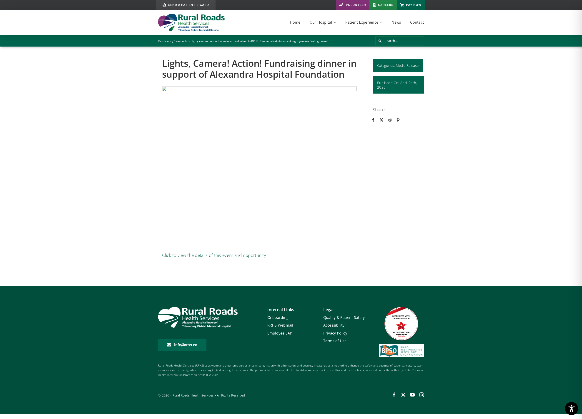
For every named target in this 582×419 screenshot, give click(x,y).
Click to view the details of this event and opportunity (214, 255)
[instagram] (421, 395)
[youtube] (412, 395)
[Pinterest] (398, 120)
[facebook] (394, 395)
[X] (381, 120)
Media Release (407, 65)
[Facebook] (373, 120)
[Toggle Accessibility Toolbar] (571, 409)
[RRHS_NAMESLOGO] (191, 16)
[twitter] (403, 395)
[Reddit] (390, 120)
